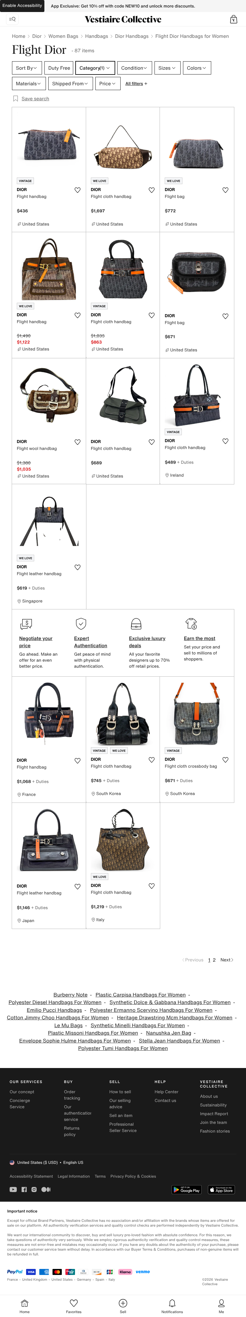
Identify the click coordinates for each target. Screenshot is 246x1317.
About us (209, 1096)
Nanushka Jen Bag (168, 1033)
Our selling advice (119, 1103)
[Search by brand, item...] (12, 19)
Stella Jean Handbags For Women (179, 1041)
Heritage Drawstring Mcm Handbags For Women (174, 1017)
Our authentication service (78, 1113)
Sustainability (213, 1105)
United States (62, 1279)
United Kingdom (34, 1279)
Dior (36, 36)
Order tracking (72, 1095)
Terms (100, 1176)
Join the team (213, 1122)
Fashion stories (215, 1131)
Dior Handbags (131, 36)
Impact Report (214, 1114)
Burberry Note (70, 995)
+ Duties (185, 462)
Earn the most (199, 638)
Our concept (22, 1092)
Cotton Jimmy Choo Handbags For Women (58, 1017)
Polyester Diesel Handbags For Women (55, 1002)
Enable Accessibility (22, 5)
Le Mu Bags (68, 1025)
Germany (84, 1279)
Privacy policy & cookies (133, 1176)
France (12, 1279)
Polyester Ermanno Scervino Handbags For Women (151, 1010)
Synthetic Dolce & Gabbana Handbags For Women (170, 1002)
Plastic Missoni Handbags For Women (93, 1033)
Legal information (74, 1176)
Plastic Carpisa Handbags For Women (141, 995)
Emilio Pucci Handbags (54, 1010)
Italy (112, 1279)
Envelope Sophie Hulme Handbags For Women (75, 1041)
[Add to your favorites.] (77, 190)
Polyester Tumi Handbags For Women (123, 1048)
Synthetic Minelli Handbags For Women (138, 1025)
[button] (234, 19)
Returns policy (72, 1131)
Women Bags (63, 36)
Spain (99, 1279)
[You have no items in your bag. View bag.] (234, 19)
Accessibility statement (31, 1176)
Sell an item (120, 1115)
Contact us (165, 1100)
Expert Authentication (90, 642)
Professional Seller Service (122, 1127)
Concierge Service (20, 1103)
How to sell (120, 1092)
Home (18, 36)
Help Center (166, 1092)
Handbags (96, 36)
